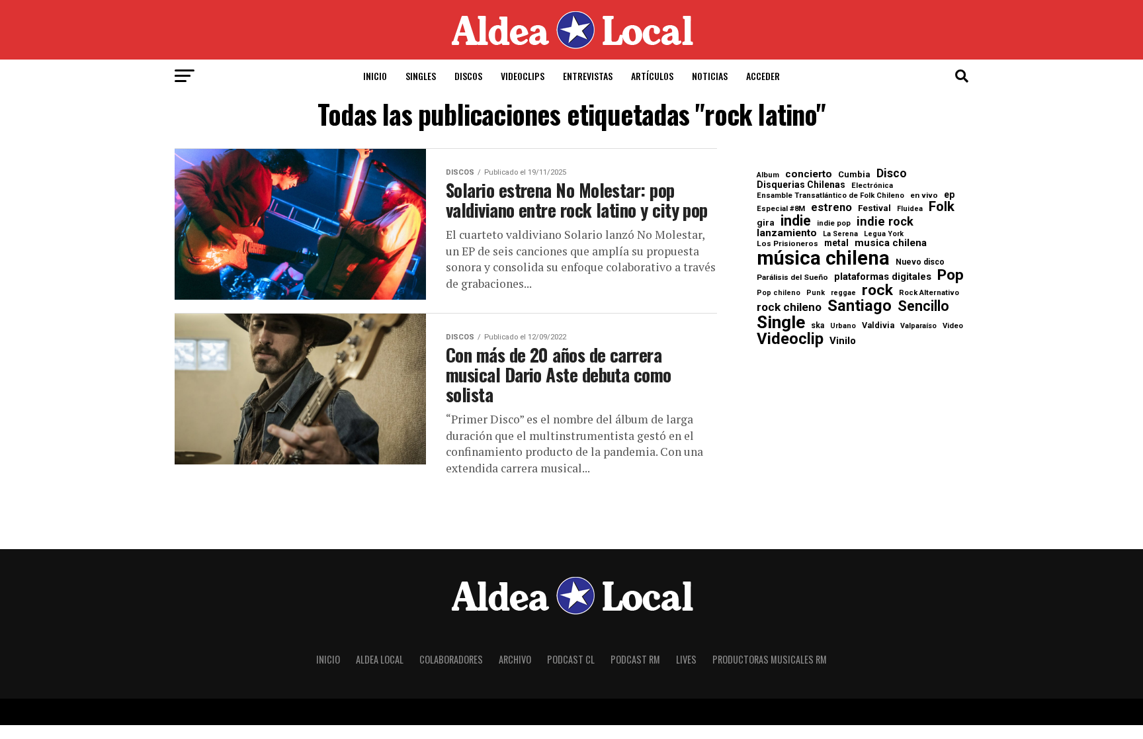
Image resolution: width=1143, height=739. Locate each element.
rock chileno (789, 307)
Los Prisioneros (787, 244)
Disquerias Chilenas (801, 184)
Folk (941, 207)
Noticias (710, 76)
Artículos (652, 76)
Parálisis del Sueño (792, 278)
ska (817, 325)
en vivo (924, 196)
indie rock (885, 222)
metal (836, 243)
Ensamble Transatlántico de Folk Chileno (830, 195)
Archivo (515, 659)
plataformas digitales (882, 277)
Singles (420, 76)
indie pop (834, 223)
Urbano (843, 326)
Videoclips (522, 76)
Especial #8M (781, 208)
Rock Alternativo (929, 292)
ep (949, 194)
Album (768, 175)
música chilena (823, 258)
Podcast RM (635, 659)
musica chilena (891, 243)
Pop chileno (778, 293)
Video (953, 325)
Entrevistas (588, 76)
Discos (468, 76)
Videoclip (790, 339)
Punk (815, 293)
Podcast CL (571, 659)
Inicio (375, 76)
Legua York (884, 234)
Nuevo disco (920, 262)
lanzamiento (787, 233)
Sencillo (923, 306)
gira (766, 222)
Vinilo (842, 341)
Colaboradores (451, 659)
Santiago (859, 306)
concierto (808, 174)
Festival (874, 208)
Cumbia (854, 174)
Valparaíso (918, 326)
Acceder (763, 76)
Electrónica (872, 185)
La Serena (840, 234)
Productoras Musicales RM (769, 659)
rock (877, 290)
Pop (950, 275)
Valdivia (878, 326)
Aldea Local (379, 659)
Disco (891, 174)
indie (796, 221)
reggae (843, 293)
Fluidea (910, 209)
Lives (686, 659)
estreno (831, 208)
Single (781, 322)
